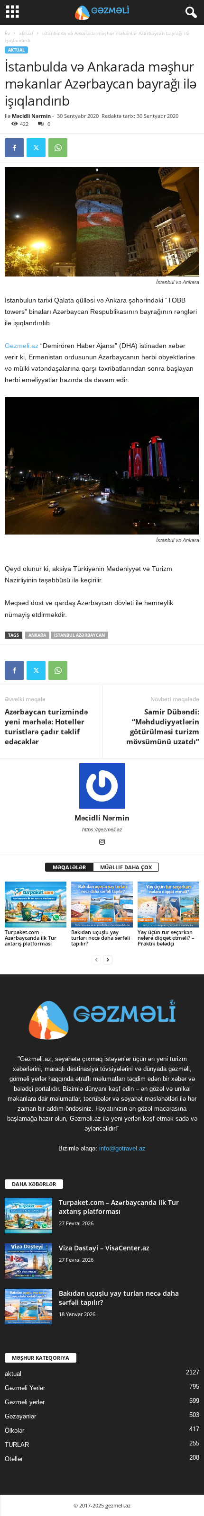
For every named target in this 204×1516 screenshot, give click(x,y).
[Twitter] (36, 147)
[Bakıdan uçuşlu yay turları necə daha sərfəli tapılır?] (102, 904)
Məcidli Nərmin (31, 115)
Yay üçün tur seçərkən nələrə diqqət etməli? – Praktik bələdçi (166, 937)
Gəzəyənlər (20, 1416)
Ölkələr (14, 1430)
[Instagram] (102, 842)
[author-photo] (102, 786)
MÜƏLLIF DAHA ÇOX (126, 867)
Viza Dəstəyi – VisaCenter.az (104, 1247)
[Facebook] (14, 147)
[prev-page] (96, 959)
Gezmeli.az (21, 345)
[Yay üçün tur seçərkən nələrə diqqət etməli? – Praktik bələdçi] (168, 904)
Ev (7, 33)
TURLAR (17, 1444)
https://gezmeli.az (102, 829)
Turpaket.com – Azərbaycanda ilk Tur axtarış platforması (30, 937)
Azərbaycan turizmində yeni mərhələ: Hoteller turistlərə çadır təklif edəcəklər (46, 726)
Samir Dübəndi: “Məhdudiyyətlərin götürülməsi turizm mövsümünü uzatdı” (162, 726)
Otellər (14, 1458)
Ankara (37, 635)
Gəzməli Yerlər (25, 1387)
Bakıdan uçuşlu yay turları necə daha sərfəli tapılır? (100, 937)
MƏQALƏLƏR (69, 867)
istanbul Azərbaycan (79, 635)
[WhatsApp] (57, 147)
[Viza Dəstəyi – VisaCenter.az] (28, 1261)
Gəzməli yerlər (25, 1402)
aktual (26, 33)
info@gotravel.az (122, 1148)
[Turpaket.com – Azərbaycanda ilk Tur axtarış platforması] (35, 904)
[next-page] (107, 959)
